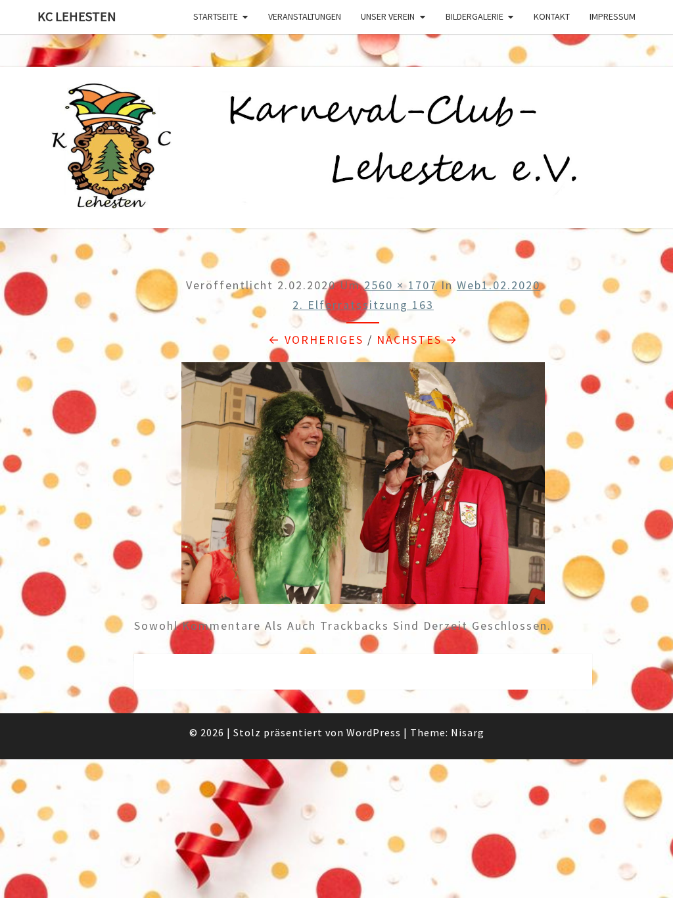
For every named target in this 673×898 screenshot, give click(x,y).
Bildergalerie (474, 16)
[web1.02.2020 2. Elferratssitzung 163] (363, 487)
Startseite (215, 16)
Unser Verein (388, 16)
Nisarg (467, 732)
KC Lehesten (76, 16)
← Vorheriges (315, 339)
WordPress (373, 732)
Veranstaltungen (304, 16)
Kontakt (552, 16)
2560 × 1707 (400, 285)
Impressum (613, 16)
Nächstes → (417, 339)
